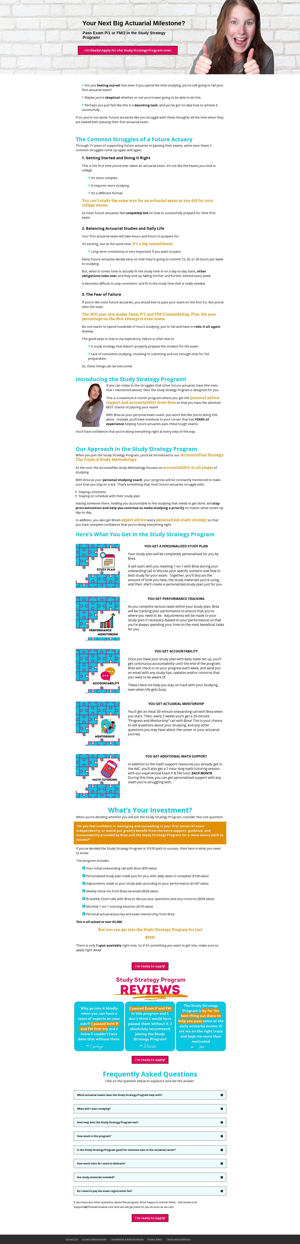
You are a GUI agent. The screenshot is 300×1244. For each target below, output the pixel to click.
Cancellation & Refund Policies (127, 1239)
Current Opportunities (94, 1239)
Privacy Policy (155, 1239)
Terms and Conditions (178, 1239)
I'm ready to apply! (150, 966)
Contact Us (72, 1239)
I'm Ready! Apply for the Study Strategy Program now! (127, 50)
